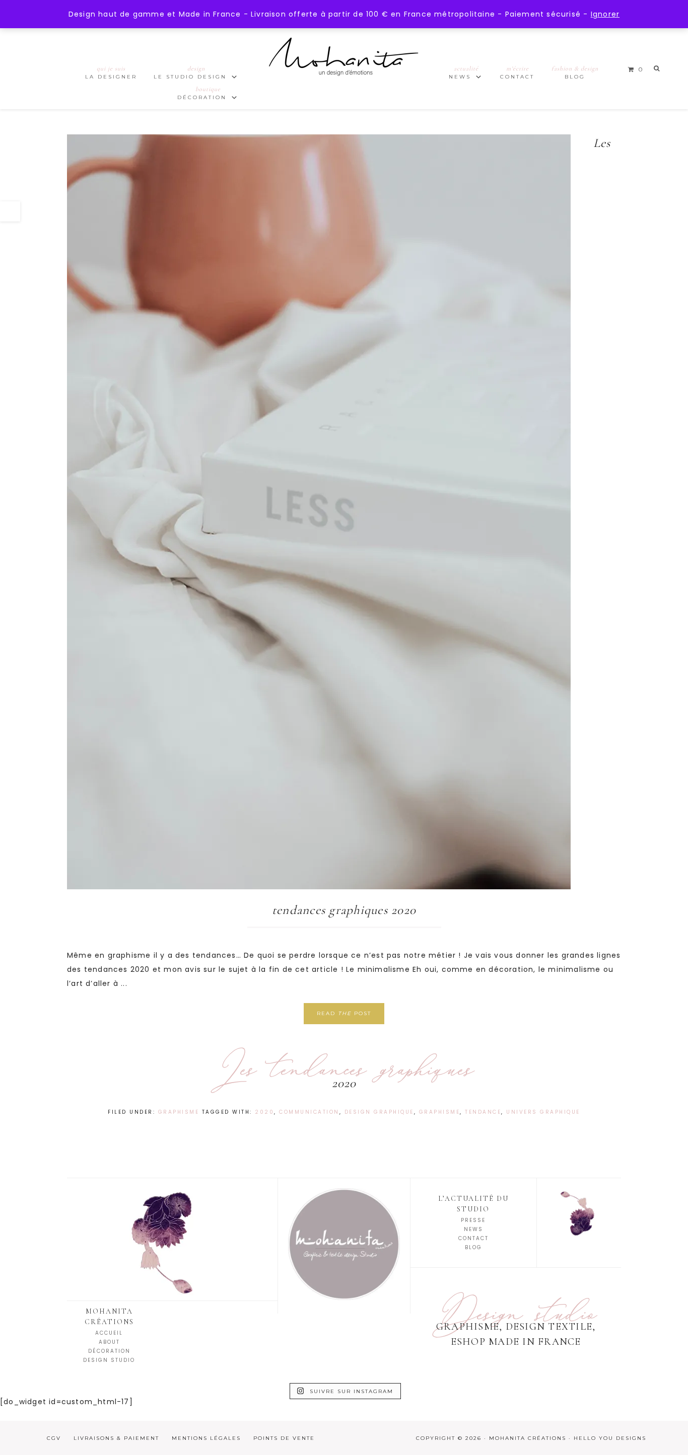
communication (309, 1112)
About (109, 1342)
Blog (473, 1247)
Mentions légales (206, 1438)
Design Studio (109, 1360)
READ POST (344, 1013)
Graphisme (178, 1112)
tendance (483, 1112)
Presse (473, 1220)
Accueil (109, 1333)
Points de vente (284, 1438)
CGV (54, 1438)
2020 (264, 1112)
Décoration (109, 1351)
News (473, 1229)
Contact (473, 1238)
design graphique (379, 1112)
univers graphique (543, 1112)
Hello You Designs (610, 1438)
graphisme (439, 1112)
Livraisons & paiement (116, 1438)
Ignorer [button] (605, 14)
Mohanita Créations (344, 65)
